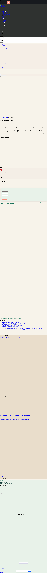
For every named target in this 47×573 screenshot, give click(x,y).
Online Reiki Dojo (5, 49)
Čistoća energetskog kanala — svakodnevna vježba (9, 324)
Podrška (2, 62)
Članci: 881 (1, 178)
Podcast (4, 51)
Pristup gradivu (5, 63)
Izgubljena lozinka (5, 66)
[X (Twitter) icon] (1, 177)
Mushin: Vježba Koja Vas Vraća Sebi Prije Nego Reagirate (9, 326)
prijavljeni (4, 183)
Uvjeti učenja (1, 572)
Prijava (2, 67)
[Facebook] (0, 40)
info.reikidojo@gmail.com (3, 568)
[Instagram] (1, 40)
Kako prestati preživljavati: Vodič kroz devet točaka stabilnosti (11, 318)
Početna (2, 44)
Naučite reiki (3, 47)
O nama (1, 571)
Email (2, 194)
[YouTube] (2, 40)
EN (1, 68)
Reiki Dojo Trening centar (6, 50)
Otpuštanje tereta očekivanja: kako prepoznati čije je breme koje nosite (11, 325)
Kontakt (4, 65)
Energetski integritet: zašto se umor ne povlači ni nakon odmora (10, 322)
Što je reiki (3, 45)
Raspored (2, 52)
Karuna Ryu (3, 46)
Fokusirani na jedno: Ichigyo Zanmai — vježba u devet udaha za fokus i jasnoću (13, 323)
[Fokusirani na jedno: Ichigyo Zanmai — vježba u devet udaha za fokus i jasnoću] (16, 202)
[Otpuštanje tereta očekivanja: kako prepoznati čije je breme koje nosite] (14, 413)
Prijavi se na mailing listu (4, 199)
